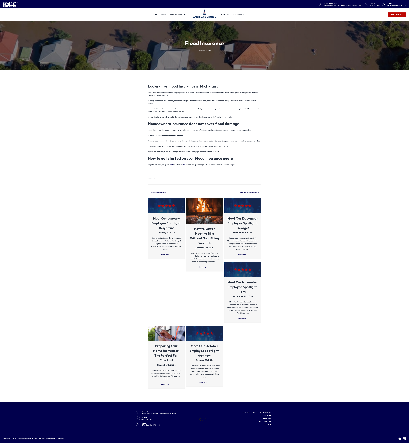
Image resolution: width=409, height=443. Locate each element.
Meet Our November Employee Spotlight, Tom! (242, 287)
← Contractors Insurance (157, 192)
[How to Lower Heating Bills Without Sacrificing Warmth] (204, 211)
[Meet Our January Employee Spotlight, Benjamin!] (166, 205)
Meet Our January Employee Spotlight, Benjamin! (166, 223)
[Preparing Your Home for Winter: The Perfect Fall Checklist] (166, 333)
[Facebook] (399, 438)
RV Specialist (266, 415)
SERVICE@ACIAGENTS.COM (150, 425)
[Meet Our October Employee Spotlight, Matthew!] (204, 333)
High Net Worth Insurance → (250, 192)
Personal (267, 418)
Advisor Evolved (31, 438)
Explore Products (178, 15)
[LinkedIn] (404, 438)
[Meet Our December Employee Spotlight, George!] (242, 205)
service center (265, 421)
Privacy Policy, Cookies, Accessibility (51, 438)
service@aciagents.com (396, 5)
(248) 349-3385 (375, 5)
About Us (225, 15)
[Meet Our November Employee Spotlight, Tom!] (242, 269)
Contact (267, 424)
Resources (237, 15)
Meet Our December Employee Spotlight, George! (242, 223)
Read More (166, 254)
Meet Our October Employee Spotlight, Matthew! (204, 351)
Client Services (159, 15)
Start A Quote (397, 15)
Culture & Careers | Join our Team (257, 413)
